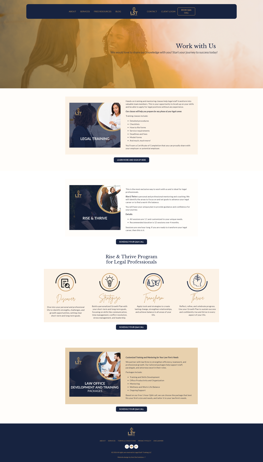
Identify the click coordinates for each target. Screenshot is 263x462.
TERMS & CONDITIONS (127, 441)
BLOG (118, 11)
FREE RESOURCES (102, 11)
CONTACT (152, 11)
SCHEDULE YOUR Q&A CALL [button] (131, 242)
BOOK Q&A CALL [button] (186, 11)
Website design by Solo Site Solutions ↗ (131, 457)
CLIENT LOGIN (168, 11)
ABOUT (72, 11)
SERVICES (85, 11)
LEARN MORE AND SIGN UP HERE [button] (131, 160)
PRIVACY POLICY (144, 441)
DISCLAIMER (158, 441)
